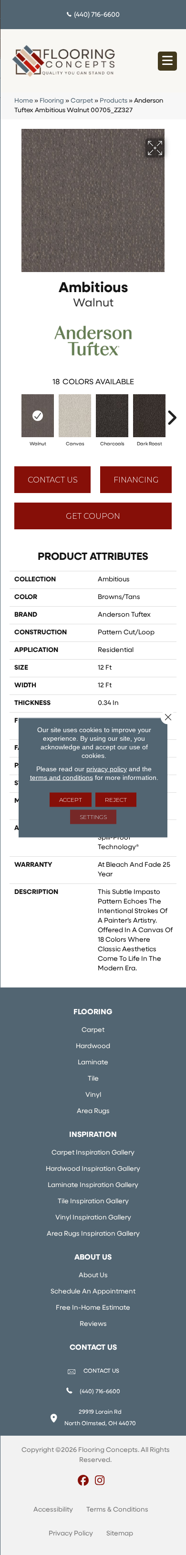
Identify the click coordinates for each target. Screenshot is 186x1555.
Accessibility (53, 1509)
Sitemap (119, 1533)
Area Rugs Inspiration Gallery (93, 1234)
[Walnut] (37, 416)
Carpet (82, 101)
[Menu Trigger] (167, 61)
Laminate (93, 1062)
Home (23, 101)
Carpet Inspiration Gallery (93, 1152)
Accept (70, 799)
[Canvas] (74, 416)
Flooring (52, 101)
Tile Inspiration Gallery (93, 1201)
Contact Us (53, 479)
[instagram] (100, 1481)
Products (113, 101)
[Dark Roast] (149, 416)
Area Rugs (93, 1111)
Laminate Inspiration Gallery (93, 1185)
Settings (93, 816)
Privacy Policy (71, 1533)
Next (172, 413)
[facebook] (83, 1481)
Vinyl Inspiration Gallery (93, 1217)
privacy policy (106, 769)
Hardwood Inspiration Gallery (93, 1169)
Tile (93, 1078)
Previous (14, 413)
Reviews (93, 1324)
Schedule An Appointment (93, 1291)
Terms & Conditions (117, 1509)
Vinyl (93, 1095)
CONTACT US (101, 1371)
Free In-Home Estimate (93, 1308)
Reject (116, 799)
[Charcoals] (112, 416)
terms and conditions (61, 777)
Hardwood (93, 1046)
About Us (93, 1275)
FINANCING (136, 479)
